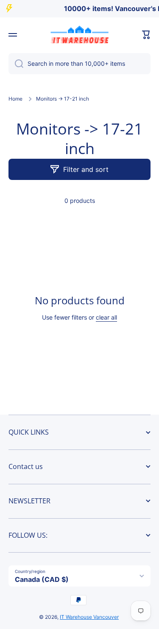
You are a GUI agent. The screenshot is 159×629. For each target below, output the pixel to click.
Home (15, 98)
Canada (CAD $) (42, 579)
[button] (146, 35)
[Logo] (80, 35)
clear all (106, 317)
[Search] (15, 63)
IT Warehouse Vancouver (89, 617)
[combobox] (79, 63)
